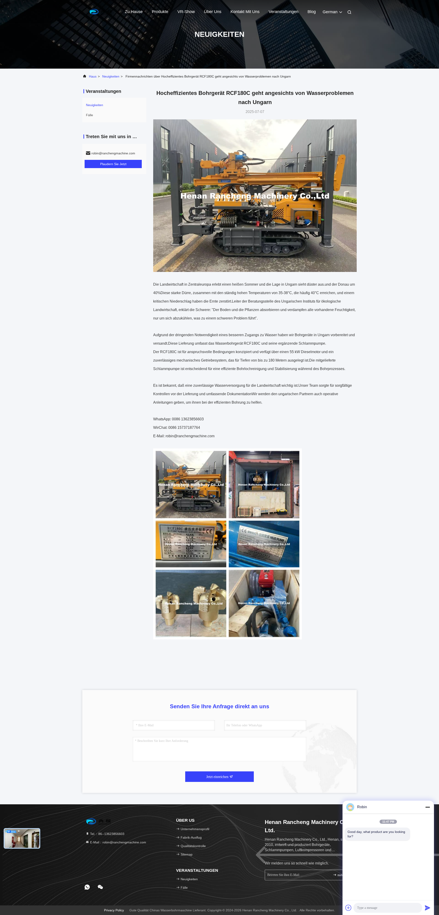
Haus (92, 76)
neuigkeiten (110, 76)
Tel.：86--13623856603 (106, 834)
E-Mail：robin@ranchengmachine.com (117, 842)
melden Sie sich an (344, 875)
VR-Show (186, 11)
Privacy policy (114, 910)
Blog (312, 11)
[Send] (427, 908)
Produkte (160, 11)
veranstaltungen (283, 11)
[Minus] (427, 807)
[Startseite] (100, 11)
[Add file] (348, 908)
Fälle (89, 115)
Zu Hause (134, 11)
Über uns (212, 11)
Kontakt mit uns (245, 11)
